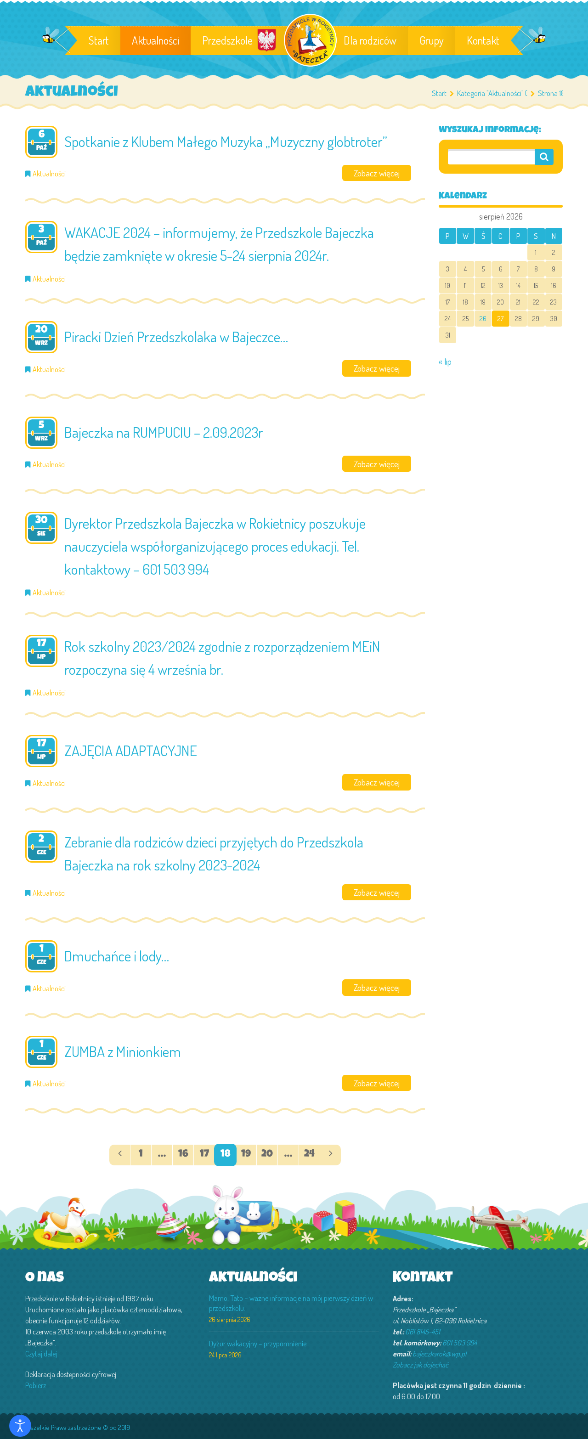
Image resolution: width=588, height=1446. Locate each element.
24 (309, 1155)
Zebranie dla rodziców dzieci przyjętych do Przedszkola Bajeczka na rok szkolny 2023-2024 (213, 853)
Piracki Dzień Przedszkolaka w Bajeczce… (176, 336)
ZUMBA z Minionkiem (122, 1051)
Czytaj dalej (41, 1353)
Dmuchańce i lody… (116, 955)
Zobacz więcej (377, 173)
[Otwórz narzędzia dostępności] (20, 1426)
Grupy (431, 40)
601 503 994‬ (459, 1342)
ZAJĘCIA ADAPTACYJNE (130, 750)
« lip (445, 361)
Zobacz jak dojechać (420, 1364)
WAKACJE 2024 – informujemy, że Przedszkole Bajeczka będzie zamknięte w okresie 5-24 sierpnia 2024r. (219, 244)
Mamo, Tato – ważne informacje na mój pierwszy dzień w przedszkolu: (291, 1303)
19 (246, 1155)
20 (267, 1155)
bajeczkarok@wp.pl (439, 1353)
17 (204, 1155)
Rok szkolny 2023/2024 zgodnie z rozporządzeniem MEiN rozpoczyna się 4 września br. (222, 657)
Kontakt (483, 40)
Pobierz (35, 1385)
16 (183, 1155)
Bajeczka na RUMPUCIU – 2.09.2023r (163, 432)
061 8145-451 (422, 1331)
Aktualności (155, 40)
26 (483, 318)
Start (99, 40)
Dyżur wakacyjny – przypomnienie (258, 1343)
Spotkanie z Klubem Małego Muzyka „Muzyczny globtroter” (225, 141)
